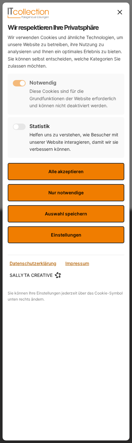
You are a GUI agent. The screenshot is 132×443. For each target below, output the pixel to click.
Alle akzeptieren (66, 171)
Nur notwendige (66, 192)
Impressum (77, 263)
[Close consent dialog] (120, 12)
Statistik (39, 126)
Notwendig (42, 82)
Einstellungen (66, 235)
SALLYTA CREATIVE (31, 275)
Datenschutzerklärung (33, 263)
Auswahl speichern (66, 213)
